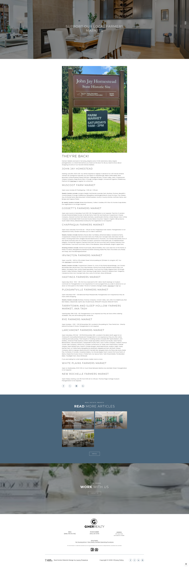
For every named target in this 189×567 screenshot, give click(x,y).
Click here (73, 181)
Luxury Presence (82, 560)
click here (68, 262)
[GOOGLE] (142, 560)
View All (94, 453)
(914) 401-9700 (94, 533)
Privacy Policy (119, 560)
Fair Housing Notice (81, 542)
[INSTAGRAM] (134, 560)
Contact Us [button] (94, 493)
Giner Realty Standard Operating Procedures (101, 542)
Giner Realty (94, 540)
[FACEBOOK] (130, 560)
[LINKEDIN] (138, 560)
